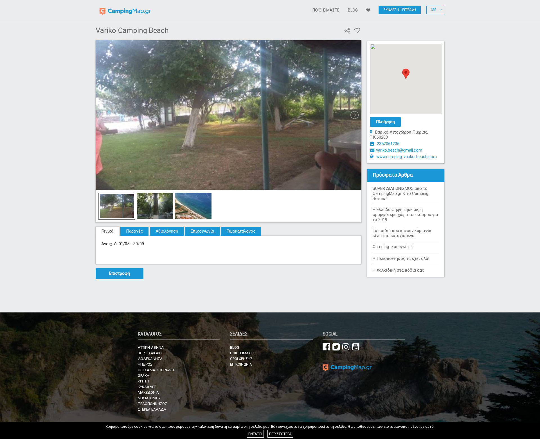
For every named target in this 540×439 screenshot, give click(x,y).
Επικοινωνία (202, 231)
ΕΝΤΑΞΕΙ (255, 434)
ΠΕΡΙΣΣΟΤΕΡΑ (280, 434)
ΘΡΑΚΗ (143, 375)
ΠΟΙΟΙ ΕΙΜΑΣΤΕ (325, 10)
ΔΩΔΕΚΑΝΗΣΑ (150, 359)
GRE (435, 10)
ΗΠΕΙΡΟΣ (145, 364)
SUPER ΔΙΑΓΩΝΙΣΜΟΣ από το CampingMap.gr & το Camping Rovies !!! (400, 193)
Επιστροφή (119, 273)
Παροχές (134, 231)
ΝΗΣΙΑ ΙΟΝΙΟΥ (149, 398)
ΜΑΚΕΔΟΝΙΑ (148, 392)
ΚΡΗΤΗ (143, 381)
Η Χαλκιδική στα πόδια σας (398, 270)
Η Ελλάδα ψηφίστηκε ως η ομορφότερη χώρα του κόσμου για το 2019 (405, 214)
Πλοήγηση (385, 121)
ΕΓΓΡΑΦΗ (409, 10)
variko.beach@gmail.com (399, 150)
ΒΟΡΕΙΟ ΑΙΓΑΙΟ (150, 353)
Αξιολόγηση (167, 231)
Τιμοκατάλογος (241, 231)
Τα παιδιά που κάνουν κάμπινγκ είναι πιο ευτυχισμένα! (402, 233)
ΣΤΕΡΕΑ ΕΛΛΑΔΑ (152, 409)
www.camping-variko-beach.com (406, 156)
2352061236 (388, 143)
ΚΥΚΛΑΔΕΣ (147, 387)
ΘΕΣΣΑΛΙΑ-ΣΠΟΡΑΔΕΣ (156, 370)
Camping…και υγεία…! (392, 246)
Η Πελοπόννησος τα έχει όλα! (401, 258)
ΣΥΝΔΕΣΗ (391, 10)
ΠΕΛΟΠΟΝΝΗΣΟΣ (152, 404)
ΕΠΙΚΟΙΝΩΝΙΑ (241, 364)
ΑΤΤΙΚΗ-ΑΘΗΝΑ (151, 347)
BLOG (353, 10)
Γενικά (107, 231)
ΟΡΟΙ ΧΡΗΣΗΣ (241, 359)
